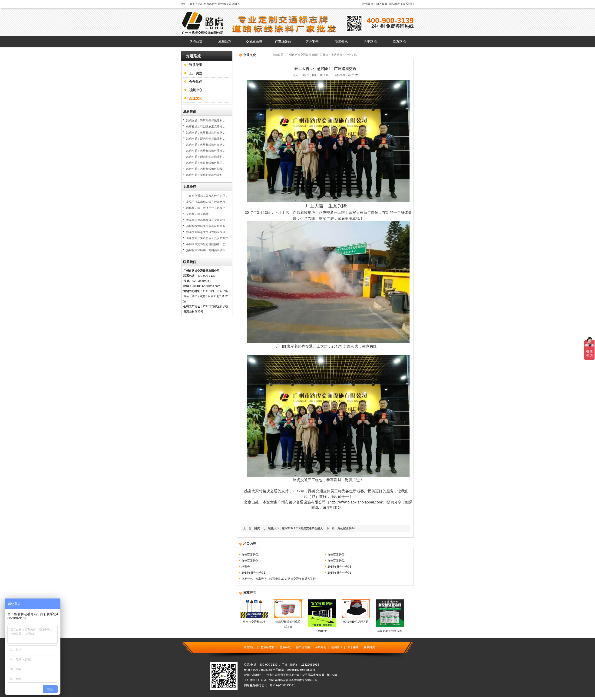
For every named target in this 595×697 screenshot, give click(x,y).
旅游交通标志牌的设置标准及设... (206, 232)
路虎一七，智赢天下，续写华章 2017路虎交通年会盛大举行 (278, 578)
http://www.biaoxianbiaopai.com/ (356, 502)
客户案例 (320, 647)
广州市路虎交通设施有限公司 (302, 502)
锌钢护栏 (321, 631)
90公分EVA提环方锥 (356, 621)
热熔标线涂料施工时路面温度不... (206, 250)
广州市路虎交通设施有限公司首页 (307, 54)
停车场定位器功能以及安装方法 (205, 220)
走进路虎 (336, 54)
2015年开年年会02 (253, 572)
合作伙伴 (195, 81)
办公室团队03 (336, 554)
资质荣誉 (195, 65)
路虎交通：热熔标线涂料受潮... (205, 150)
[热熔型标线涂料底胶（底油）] (288, 617)
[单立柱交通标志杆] (254, 617)
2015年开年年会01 (339, 572)
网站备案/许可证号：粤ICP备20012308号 (270, 685)
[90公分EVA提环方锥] (356, 617)
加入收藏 (381, 4)
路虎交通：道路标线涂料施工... (205, 162)
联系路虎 (369, 647)
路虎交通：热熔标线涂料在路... (205, 132)
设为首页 (367, 4)
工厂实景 (195, 73)
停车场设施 (303, 647)
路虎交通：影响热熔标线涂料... (205, 138)
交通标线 (285, 647)
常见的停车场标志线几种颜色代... (206, 202)
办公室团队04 (346, 528)
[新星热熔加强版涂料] (390, 626)
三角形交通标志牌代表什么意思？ (207, 195)
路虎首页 (249, 647)
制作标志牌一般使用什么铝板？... (206, 208)
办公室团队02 (250, 554)
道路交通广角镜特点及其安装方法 (207, 238)
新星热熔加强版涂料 (389, 631)
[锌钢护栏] (322, 626)
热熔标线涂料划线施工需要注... (205, 126)
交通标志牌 (267, 647)
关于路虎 (353, 647)
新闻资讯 (336, 647)
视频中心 (195, 90)
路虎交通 (326, 212)
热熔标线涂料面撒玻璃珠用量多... (206, 226)
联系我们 (408, 4)
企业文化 (195, 98)
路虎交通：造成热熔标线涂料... (205, 175)
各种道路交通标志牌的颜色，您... (206, 244)
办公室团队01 (336, 560)
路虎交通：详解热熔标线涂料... (205, 120)
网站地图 (394, 4)
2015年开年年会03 (339, 566)
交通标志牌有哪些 (197, 214)
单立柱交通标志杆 (254, 621)
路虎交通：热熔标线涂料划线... (205, 169)
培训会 (245, 566)
